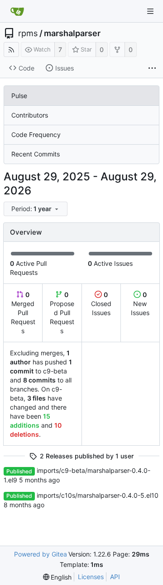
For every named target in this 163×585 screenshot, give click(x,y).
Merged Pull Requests (23, 313)
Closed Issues (101, 303)
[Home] (17, 11)
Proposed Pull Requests (62, 313)
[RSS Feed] (11, 49)
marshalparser (72, 33)
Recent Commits (35, 154)
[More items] (152, 68)
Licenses (91, 576)
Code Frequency (36, 134)
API (115, 576)
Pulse (19, 95)
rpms (28, 33)
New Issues (140, 303)
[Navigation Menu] (150, 11)
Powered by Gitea (40, 554)
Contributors (29, 115)
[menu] (36, 209)
